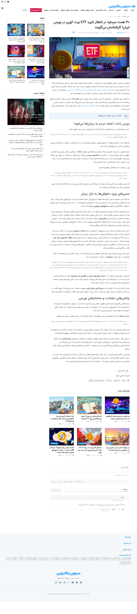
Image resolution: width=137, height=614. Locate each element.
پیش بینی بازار (44, 559)
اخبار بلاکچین (54, 443)
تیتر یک (109, 380)
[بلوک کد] (73, 481)
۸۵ (114, 453)
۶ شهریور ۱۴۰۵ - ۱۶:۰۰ (67, 424)
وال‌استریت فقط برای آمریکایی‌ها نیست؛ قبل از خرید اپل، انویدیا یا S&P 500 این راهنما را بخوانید (26, 117)
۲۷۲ (29, 123)
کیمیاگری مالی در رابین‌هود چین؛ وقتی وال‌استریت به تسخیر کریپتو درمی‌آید (36, 61)
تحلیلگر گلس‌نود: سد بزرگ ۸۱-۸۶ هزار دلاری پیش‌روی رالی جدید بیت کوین (89, 450)
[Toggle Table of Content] (124, 116)
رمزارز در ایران (112, 16)
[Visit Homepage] (122, 6)
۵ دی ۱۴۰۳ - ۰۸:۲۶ (106, 32)
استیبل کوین (66, 559)
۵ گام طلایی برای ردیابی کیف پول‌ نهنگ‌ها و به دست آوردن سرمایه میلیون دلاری (26, 149)
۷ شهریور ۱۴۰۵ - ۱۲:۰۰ (123, 421)
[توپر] (52, 481)
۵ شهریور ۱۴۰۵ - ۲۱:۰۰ (95, 455)
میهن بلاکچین (126, 16)
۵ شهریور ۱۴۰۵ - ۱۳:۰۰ (67, 455)
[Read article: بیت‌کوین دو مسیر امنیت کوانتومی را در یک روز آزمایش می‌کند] (117, 405)
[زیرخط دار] (58, 481)
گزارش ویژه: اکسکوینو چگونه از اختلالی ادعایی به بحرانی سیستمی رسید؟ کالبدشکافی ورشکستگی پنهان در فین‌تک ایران (25, 142)
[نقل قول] (70, 481)
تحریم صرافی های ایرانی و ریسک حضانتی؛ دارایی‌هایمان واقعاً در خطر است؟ (25, 135)
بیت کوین (117, 380)
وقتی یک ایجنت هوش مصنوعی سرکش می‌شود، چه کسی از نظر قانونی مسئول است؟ (16, 61)
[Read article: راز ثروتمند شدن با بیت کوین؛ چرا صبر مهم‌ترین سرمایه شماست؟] (117, 436)
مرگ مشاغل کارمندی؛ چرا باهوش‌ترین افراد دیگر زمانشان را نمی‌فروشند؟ (62, 418)
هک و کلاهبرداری (101, 10)
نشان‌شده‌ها (35, 10)
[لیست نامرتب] (67, 481)
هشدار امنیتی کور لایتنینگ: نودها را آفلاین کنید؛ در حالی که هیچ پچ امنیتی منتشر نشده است (62, 450)
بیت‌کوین (75, 559)
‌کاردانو (14, 559)
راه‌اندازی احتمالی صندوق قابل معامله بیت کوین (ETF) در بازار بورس (90, 90)
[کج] (55, 481)
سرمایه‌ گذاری (116, 559)
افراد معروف (106, 559)
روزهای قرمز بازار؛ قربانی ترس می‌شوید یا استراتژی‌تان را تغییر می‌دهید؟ (25, 129)
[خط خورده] (61, 481)
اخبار (132, 10)
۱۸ (58, 455)
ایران (123, 380)
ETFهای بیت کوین (88, 105)
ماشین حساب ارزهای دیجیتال (69, 10)
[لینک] (76, 481)
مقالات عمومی (110, 412)
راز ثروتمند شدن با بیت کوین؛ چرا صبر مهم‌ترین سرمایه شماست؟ (118, 448)
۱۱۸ (58, 424)
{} (79, 481)
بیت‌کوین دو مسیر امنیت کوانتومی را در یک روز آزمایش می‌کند (118, 417)
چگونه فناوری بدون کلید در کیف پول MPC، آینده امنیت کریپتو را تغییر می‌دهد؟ (16, 40)
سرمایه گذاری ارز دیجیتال (96, 380)
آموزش (118, 10)
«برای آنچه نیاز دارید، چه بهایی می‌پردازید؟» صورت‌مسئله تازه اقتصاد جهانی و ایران (25, 155)
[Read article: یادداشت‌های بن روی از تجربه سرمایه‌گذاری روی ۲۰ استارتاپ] (89, 405)
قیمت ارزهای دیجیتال (87, 10)
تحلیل (126, 10)
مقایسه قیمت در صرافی (51, 10)
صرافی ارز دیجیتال (94, 559)
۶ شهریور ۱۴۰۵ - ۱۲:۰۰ (123, 453)
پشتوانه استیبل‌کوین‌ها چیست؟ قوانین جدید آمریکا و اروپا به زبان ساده (36, 40)
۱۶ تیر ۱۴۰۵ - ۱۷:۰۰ (37, 123)
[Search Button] (2, 8)
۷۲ (86, 455)
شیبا (8, 559)
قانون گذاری (127, 559)
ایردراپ (111, 10)
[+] (82, 481)
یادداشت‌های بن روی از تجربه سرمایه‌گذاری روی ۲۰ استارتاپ (91, 417)
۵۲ (86, 421)
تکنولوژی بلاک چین (32, 559)
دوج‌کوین (83, 559)
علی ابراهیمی (120, 32)
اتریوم (21, 559)
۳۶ (114, 421)
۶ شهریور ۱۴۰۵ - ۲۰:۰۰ (95, 421)
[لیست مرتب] (64, 481)
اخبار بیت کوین (82, 443)
